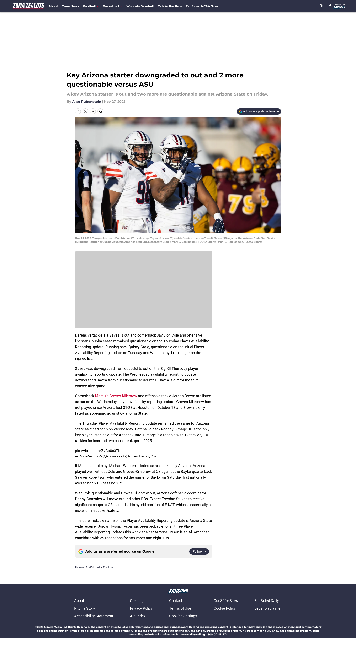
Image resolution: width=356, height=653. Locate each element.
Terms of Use (180, 608)
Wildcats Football (102, 567)
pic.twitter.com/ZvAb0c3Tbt (98, 450)
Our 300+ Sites (226, 600)
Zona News (70, 6)
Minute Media (53, 626)
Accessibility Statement (93, 616)
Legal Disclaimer (268, 608)
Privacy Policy (141, 608)
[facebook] (330, 5)
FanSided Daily (266, 600)
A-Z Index (138, 616)
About (53, 6)
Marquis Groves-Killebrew (116, 396)
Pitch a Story (84, 608)
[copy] (100, 111)
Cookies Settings (183, 616)
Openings (137, 600)
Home (79, 567)
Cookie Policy (225, 608)
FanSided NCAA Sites (202, 6)
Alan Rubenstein (86, 102)
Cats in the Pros (170, 6)
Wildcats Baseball (140, 6)
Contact (175, 600)
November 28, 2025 (143, 456)
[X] (322, 5)
